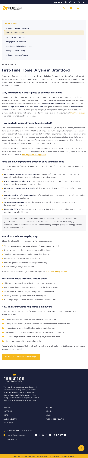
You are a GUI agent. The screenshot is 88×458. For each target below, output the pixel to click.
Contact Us (8, 423)
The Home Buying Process (15, 37)
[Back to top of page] (81, 448)
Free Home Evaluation (55, 419)
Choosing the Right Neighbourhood (18, 46)
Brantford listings (77, 113)
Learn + (49, 415)
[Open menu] (83, 8)
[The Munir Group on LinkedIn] (74, 2)
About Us (7, 407)
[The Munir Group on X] (79, 2)
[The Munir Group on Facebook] (65, 2)
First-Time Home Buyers (14, 33)
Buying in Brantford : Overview (17, 28)
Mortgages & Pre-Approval (15, 42)
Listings (7, 415)
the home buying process (56, 271)
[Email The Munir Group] (71, 7)
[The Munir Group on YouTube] (83, 2)
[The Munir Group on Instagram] (70, 2)
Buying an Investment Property (17, 55)
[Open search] (64, 7)
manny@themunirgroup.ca (16, 435)
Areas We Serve (10, 419)
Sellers (49, 411)
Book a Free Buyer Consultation (21, 357)
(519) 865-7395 (12, 439)
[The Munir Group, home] (12, 8)
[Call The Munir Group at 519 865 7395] (77, 7)
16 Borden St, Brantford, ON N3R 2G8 (20, 430)
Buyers (49, 407)
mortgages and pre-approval (34, 154)
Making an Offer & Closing (15, 51)
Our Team (8, 411)
